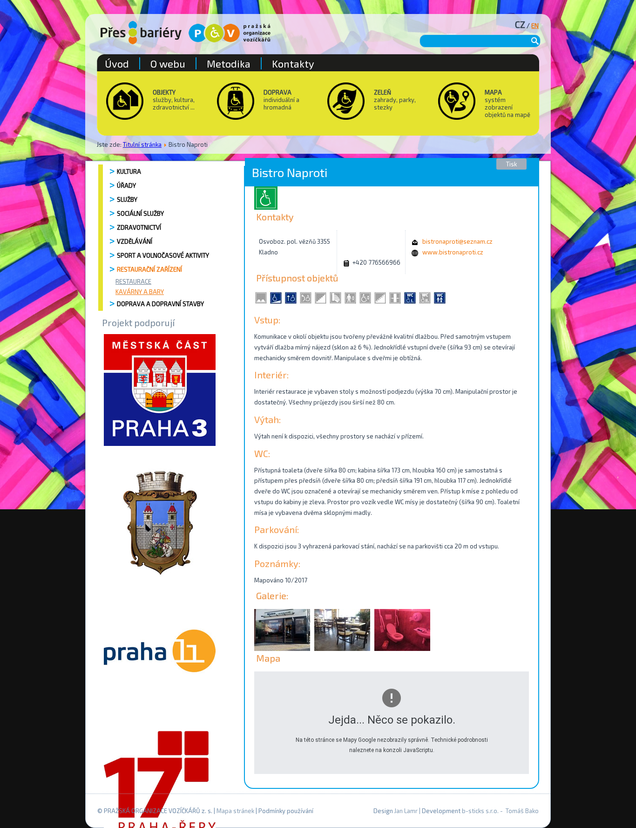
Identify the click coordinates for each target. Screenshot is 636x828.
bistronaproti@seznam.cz (457, 241)
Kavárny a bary (139, 291)
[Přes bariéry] (141, 32)
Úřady (126, 185)
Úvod (117, 63)
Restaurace (133, 281)
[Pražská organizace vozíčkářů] (230, 33)
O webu (167, 63)
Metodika (228, 63)
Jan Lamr (406, 810)
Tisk (511, 164)
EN (535, 25)
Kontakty (293, 63)
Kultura (129, 171)
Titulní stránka (142, 144)
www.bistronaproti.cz (452, 252)
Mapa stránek (235, 810)
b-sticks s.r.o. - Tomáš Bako (500, 810)
